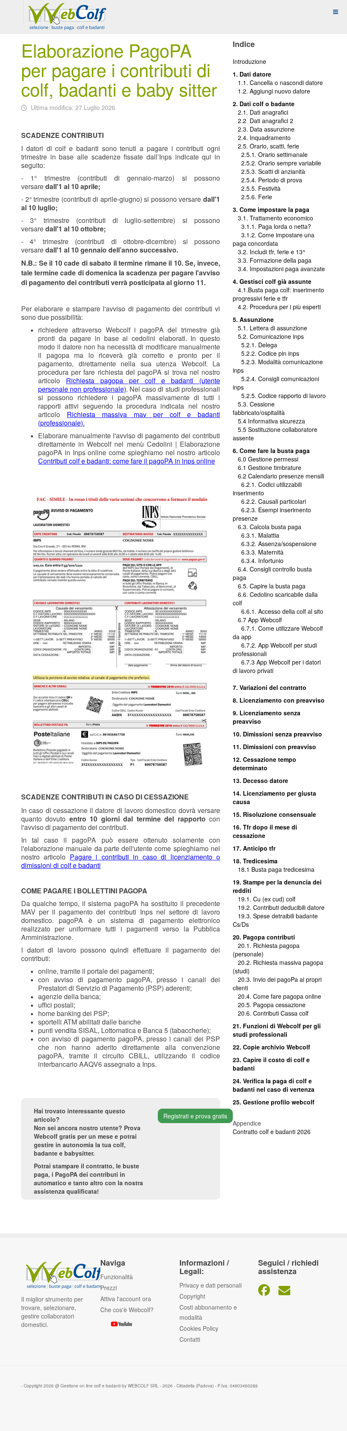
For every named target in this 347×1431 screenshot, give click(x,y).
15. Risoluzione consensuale (274, 814)
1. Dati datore (252, 74)
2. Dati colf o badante (264, 103)
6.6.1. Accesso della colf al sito (278, 611)
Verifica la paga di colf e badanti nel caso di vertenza (273, 1085)
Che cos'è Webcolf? (127, 1309)
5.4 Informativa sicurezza (269, 421)
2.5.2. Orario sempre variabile (277, 163)
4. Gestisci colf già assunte (272, 281)
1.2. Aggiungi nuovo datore (274, 91)
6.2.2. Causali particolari (269, 501)
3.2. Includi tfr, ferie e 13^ (269, 251)
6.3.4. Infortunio (258, 560)
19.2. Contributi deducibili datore (279, 907)
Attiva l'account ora (125, 1298)
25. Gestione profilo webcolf (273, 1102)
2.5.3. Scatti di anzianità (269, 171)
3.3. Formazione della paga (272, 260)
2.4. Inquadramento (262, 137)
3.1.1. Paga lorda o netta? (272, 226)
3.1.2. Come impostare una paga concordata (273, 239)
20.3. (243, 979)
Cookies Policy (198, 1328)
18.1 (242, 869)
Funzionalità (116, 1276)
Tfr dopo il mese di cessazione (265, 831)
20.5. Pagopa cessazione (269, 1004)
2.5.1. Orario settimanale (270, 154)
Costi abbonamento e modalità (208, 1312)
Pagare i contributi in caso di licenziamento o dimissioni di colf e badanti (120, 861)
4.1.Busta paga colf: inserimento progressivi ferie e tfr (278, 294)
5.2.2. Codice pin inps (266, 353)
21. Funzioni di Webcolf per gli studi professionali (277, 1030)
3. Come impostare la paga (271, 209)
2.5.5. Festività (257, 188)
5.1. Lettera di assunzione (270, 328)
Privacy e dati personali (210, 1285)
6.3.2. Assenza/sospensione (275, 543)
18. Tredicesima (255, 861)
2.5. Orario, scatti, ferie (266, 146)
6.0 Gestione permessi (268, 459)
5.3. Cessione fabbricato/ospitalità (259, 408)
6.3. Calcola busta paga (267, 526)
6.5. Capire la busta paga (269, 586)
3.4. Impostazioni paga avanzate (279, 268)
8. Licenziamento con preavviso (279, 700)
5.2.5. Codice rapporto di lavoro (283, 395)
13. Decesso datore (260, 780)
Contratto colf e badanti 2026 (272, 1131)
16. (238, 827)
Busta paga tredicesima (282, 869)
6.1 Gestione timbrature (269, 467)
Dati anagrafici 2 (271, 120)
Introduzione (249, 61)
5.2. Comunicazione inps (268, 336)
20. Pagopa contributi (264, 937)
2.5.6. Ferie (252, 196)
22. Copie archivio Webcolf (271, 1047)
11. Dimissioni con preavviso (274, 746)
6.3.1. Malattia (256, 535)
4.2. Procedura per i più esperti (277, 306)
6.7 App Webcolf (260, 619)
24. (238, 1081)
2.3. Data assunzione (264, 129)
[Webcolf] (66, 11)
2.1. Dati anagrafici (260, 112)
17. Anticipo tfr (254, 848)
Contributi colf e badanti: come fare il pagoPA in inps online (126, 461)
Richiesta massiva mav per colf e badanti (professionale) (129, 418)
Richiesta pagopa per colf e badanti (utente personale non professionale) (129, 385)
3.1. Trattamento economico (273, 218)
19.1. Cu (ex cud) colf (264, 899)
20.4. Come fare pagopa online (277, 996)
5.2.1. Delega (255, 345)
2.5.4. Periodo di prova (267, 180)
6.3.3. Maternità (258, 552)
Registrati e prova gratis (195, 1116)
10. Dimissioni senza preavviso (277, 734)
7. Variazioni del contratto (269, 687)
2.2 (241, 120)
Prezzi (108, 1287)
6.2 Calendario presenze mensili (278, 476)
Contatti (189, 1339)
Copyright (192, 1296)
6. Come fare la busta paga (271, 450)
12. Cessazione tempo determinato (264, 763)
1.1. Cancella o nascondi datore (278, 82)
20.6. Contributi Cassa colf (270, 1013)
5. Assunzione (253, 319)
